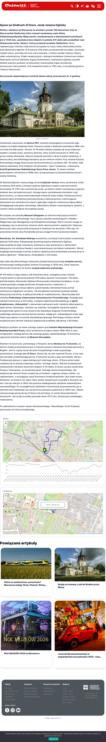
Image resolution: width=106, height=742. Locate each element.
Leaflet (82, 461)
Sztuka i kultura (10, 699)
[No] (103, 737)
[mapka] (88, 6)
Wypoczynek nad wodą (31, 697)
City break (8, 688)
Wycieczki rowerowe (31, 694)
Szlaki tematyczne (49, 691)
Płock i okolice (67, 702)
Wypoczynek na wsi (11, 691)
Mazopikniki (9, 697)
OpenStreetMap (91, 461)
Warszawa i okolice (69, 697)
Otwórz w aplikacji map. (53, 505)
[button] (77, 6)
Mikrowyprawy (48, 688)
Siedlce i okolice (68, 694)
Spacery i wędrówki (30, 691)
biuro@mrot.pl (93, 697)
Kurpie (65, 688)
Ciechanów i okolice (69, 699)
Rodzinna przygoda (30, 688)
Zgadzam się (53, 739)
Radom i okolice (68, 691)
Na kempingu (47, 694)
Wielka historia (9, 694)
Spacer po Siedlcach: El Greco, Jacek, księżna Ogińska (33, 25)
